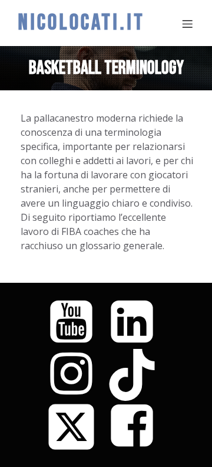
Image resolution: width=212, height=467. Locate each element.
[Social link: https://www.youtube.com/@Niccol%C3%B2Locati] (75, 323)
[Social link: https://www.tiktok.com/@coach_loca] (136, 375)
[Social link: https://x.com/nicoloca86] (75, 427)
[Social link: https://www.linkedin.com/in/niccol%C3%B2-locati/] (136, 323)
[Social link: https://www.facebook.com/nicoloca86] (136, 427)
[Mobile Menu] (187, 24)
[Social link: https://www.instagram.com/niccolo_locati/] (75, 375)
